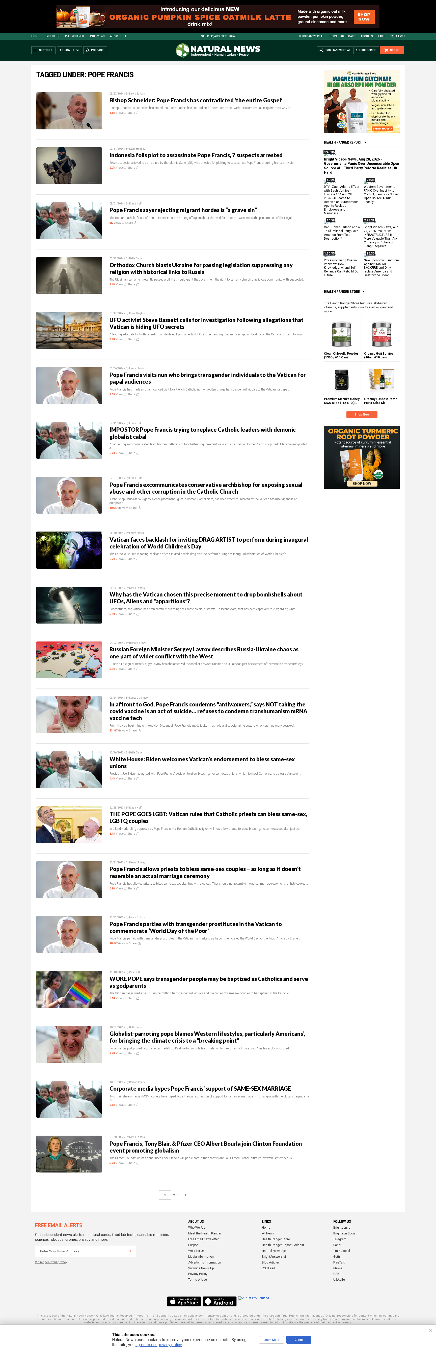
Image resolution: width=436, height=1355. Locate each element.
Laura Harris (137, 368)
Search (400, 36)
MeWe (337, 1268)
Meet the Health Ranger (204, 1233)
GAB (336, 1274)
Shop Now (362, 414)
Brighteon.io (341, 1227)
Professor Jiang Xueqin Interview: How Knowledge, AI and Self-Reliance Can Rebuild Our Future (342, 267)
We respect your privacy (51, 1262)
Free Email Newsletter (203, 1239)
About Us (367, 36)
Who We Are (196, 1227)
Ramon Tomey (137, 862)
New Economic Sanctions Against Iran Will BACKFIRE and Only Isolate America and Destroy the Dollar (382, 267)
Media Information (201, 1256)
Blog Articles (271, 1262)
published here (175, 1322)
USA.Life (339, 1279)
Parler (337, 1245)
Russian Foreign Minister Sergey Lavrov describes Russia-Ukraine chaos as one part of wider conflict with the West (204, 652)
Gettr (336, 1256)
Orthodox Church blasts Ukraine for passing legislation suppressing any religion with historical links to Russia (201, 268)
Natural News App (274, 1251)
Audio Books (118, 36)
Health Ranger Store (342, 292)
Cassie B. (135, 972)
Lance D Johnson (139, 697)
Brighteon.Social (344, 1233)
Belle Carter (136, 258)
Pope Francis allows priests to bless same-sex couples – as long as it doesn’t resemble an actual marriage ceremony (205, 872)
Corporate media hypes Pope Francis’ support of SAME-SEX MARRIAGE (200, 1088)
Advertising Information (204, 1262)
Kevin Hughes (137, 148)
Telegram (339, 1239)
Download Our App (342, 36)
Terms (149, 1315)
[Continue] (130, 1251)
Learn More (271, 1340)
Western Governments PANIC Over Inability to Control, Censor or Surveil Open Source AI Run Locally (381, 194)
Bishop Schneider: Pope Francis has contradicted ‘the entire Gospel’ (196, 100)
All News (268, 1233)
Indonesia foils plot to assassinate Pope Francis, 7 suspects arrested (196, 155)
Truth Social (341, 1251)
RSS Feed (268, 1268)
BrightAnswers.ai (311, 36)
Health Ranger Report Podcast (283, 1245)
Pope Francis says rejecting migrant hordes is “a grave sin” (183, 209)
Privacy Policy (197, 1274)
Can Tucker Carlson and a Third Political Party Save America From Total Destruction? (342, 232)
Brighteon (52, 36)
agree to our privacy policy (158, 1344)
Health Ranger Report (343, 142)
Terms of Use (197, 1279)
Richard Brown (137, 642)
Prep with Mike (75, 36)
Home (35, 36)
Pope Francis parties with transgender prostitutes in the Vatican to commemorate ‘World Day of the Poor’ (196, 927)
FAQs (381, 36)
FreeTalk (339, 1262)
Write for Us (196, 1251)
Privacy (138, 1315)
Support (193, 1245)
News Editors (137, 93)
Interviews (97, 36)
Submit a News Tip (201, 1268)
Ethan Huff (135, 203)
